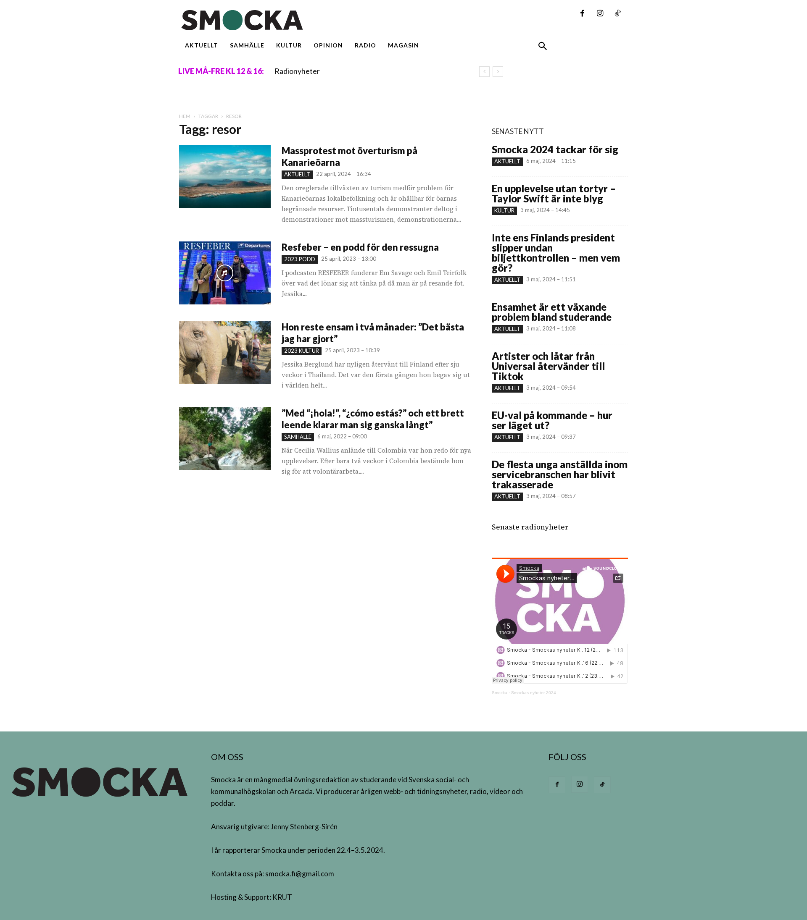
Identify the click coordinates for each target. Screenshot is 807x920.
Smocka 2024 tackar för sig (555, 149)
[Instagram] (599, 13)
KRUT (282, 897)
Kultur (504, 210)
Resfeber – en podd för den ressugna (361, 247)
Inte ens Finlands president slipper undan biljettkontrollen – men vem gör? (556, 252)
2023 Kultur (301, 350)
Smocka (499, 692)
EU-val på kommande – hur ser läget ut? (552, 420)
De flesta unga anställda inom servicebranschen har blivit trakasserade (560, 474)
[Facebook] (582, 13)
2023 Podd (299, 259)
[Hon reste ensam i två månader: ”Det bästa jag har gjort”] (225, 352)
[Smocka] (325, 20)
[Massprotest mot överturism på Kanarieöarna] (225, 176)
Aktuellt (297, 174)
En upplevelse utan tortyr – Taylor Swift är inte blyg (554, 193)
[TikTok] (617, 13)
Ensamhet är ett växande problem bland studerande (552, 312)
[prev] (484, 71)
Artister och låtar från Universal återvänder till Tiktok (548, 366)
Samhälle (297, 436)
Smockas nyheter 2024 (533, 692)
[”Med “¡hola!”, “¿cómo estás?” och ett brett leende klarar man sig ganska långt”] (225, 438)
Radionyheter (297, 71)
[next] (498, 71)
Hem (184, 116)
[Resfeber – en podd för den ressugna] (225, 272)
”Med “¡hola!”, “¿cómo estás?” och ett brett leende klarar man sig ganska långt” (373, 418)
